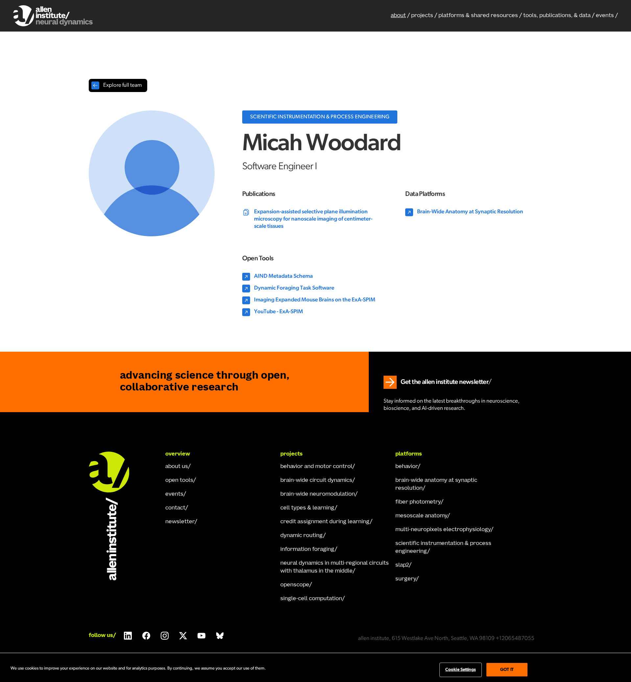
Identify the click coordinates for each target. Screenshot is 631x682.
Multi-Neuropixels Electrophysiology (443, 529)
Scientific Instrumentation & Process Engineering (443, 547)
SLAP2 (402, 565)
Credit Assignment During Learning (325, 522)
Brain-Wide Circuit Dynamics (316, 480)
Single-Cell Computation (311, 598)
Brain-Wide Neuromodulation (317, 494)
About (398, 15)
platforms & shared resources (478, 15)
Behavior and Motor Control (316, 466)
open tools (179, 480)
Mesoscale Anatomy (421, 516)
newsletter (180, 522)
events (605, 15)
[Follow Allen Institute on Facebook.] (146, 635)
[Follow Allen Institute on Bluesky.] (220, 635)
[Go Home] (115, 516)
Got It (507, 670)
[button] (480, 15)
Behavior (406, 466)
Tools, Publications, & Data (557, 15)
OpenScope (294, 585)
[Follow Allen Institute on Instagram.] (164, 635)
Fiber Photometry (418, 502)
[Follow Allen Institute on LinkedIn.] (128, 635)
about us (176, 466)
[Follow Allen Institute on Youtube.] (201, 635)
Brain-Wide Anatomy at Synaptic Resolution (436, 484)
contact (175, 508)
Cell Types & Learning (307, 508)
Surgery (405, 579)
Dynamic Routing (301, 535)
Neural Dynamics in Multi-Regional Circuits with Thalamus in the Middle (334, 567)
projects (422, 15)
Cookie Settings (460, 670)
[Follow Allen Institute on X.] (183, 635)
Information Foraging (307, 549)
